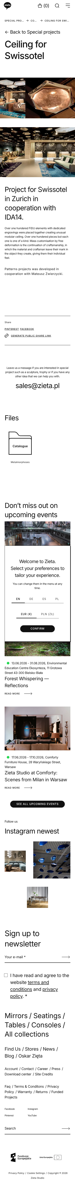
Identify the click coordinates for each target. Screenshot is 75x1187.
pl (57, 599)
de (31, 599)
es (44, 599)
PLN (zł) (47, 614)
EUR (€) (26, 614)
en (18, 599)
